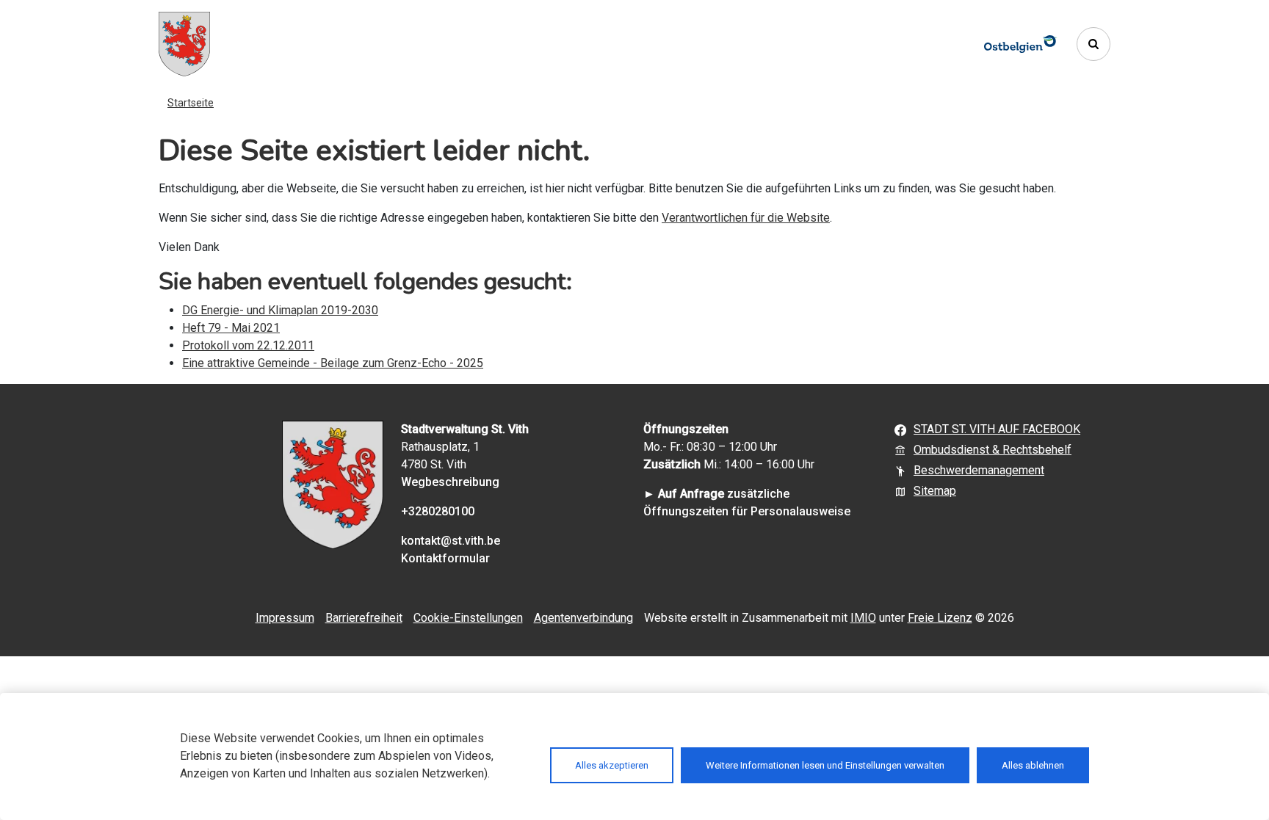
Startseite (190, 103)
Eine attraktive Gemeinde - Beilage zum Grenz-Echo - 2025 (332, 363)
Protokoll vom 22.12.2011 (248, 345)
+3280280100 (437, 511)
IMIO (863, 618)
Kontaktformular (445, 558)
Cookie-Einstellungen (468, 618)
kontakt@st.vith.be (450, 541)
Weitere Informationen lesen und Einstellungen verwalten (825, 765)
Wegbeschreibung (450, 482)
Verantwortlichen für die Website (746, 218)
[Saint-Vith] (184, 44)
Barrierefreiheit (363, 618)
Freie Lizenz (940, 618)
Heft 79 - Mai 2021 (231, 328)
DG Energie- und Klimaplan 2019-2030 (280, 310)
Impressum (285, 618)
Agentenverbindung (583, 618)
